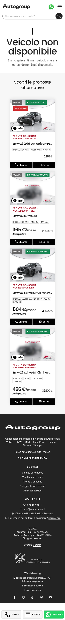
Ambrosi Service (33, 490)
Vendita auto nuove (32, 472)
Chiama (23, 165)
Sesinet (37, 544)
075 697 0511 (34, 504)
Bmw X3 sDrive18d (24, 216)
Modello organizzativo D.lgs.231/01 (33, 577)
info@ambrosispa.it (34, 509)
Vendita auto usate (32, 477)
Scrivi (45, 165)
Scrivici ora (54, 518)
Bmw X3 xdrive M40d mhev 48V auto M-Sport (31, 295)
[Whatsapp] (50, 6)
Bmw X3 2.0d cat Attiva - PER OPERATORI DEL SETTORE (32, 146)
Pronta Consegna (32, 481)
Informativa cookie (32, 585)
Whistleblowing (32, 573)
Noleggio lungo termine (32, 486)
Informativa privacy (32, 581)
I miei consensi (32, 590)
